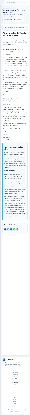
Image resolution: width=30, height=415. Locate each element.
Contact (15, 399)
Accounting (15, 374)
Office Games (15, 389)
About (15, 397)
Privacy (15, 401)
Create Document (7, 19)
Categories (9, 27)
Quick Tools (15, 384)
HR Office (15, 376)
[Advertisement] (15, 293)
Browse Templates (18, 19)
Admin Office (15, 378)
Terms (15, 403)
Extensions (15, 391)
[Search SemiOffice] (27, 2)
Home (4, 27)
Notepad (15, 387)
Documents (15, 372)
